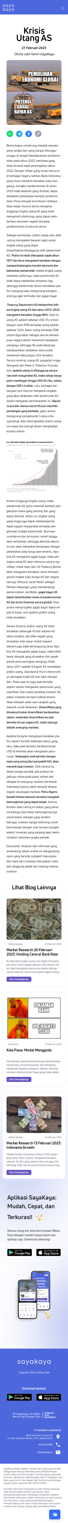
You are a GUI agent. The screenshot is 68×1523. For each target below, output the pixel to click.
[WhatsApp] (10, 134)
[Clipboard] (38, 134)
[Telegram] (19, 134)
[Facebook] (28, 134)
